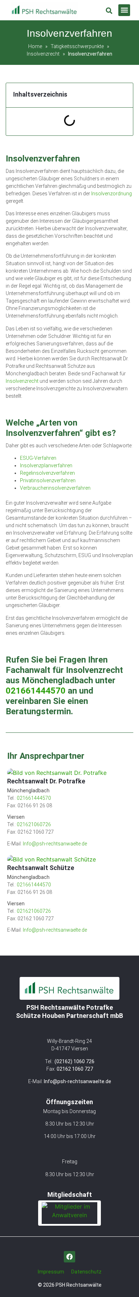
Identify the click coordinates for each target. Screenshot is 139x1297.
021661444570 (36, 691)
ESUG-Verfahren (38, 458)
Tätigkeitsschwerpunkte (77, 46)
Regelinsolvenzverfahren (47, 473)
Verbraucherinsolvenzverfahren (55, 488)
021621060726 (34, 824)
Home (35, 46)
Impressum (51, 1272)
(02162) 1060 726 (74, 1061)
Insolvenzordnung (111, 193)
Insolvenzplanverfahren (46, 465)
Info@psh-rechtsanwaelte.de (77, 1081)
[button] (124, 10)
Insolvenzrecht (43, 54)
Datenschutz (86, 1272)
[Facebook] (69, 1256)
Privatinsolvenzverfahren (48, 480)
